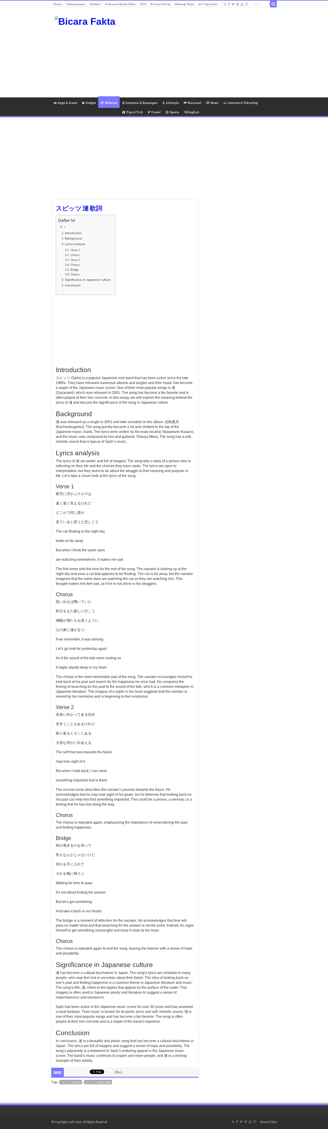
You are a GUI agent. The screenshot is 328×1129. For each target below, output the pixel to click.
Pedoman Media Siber (120, 4)
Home (58, 4)
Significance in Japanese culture (87, 279)
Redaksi (95, 4)
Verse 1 (75, 250)
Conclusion (73, 285)
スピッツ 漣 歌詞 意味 (98, 1082)
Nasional (194, 103)
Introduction (73, 233)
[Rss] (225, 4)
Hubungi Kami (184, 4)
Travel (156, 112)
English (193, 112)
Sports (174, 112)
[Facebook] (229, 4)
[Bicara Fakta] (85, 20)
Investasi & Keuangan (141, 103)
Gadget (90, 103)
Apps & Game (67, 103)
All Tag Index (208, 4)
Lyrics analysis (75, 244)
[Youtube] (242, 4)
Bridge (75, 269)
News (214, 103)
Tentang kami (75, 4)
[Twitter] (233, 4)
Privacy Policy (160, 4)
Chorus (75, 255)
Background (73, 238)
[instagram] (246, 4)
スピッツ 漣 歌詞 (71, 1082)
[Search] (273, 4)
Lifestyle (172, 103)
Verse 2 (75, 260)
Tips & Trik (134, 112)
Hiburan (111, 103)
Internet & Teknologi (243, 103)
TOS (143, 4)
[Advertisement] (192, 61)
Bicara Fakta (268, 1122)
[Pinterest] (237, 4)
